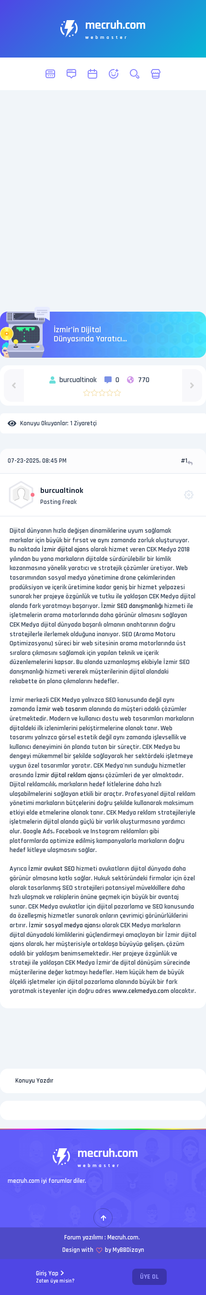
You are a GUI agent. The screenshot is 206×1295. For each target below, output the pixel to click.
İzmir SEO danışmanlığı (132, 606)
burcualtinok (61, 491)
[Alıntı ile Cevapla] (191, 463)
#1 (184, 461)
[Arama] (134, 73)
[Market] (155, 73)
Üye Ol (149, 1276)
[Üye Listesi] (113, 73)
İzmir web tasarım (61, 709)
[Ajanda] (92, 73)
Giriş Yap (55, 1277)
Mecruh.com (122, 1237)
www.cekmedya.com (141, 991)
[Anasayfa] (50, 73)
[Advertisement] (103, 201)
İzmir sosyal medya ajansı (65, 925)
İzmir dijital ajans (65, 549)
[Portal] (71, 73)
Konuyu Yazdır (34, 1081)
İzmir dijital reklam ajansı (69, 775)
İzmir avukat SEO (51, 868)
